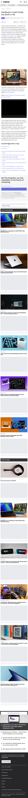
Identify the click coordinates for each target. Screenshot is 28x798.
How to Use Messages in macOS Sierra (12, 166)
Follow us (17, 22)
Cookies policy (5, 775)
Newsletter (24, 22)
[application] (14, 108)
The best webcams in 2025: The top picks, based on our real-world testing (14, 738)
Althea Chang (9, 18)
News (3, 18)
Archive (3, 784)
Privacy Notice (18, 194)
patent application (11, 36)
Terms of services (16, 192)
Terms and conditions (6, 766)
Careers (3, 786)
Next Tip (4, 148)
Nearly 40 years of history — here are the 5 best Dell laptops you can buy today (14, 732)
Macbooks (9, 8)
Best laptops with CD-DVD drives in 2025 (14, 749)
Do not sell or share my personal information (11, 789)
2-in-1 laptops (11, 5)
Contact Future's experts (7, 769)
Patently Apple (10, 92)
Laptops (3, 8)
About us (3, 781)
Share (4, 22)
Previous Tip (5, 146)
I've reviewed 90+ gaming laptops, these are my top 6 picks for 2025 (14, 744)
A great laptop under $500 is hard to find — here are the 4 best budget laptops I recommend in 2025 (15, 726)
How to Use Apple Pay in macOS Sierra (12, 168)
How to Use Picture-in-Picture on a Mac (13, 155)
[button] (1, 2)
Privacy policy (4, 772)
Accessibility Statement (7, 778)
